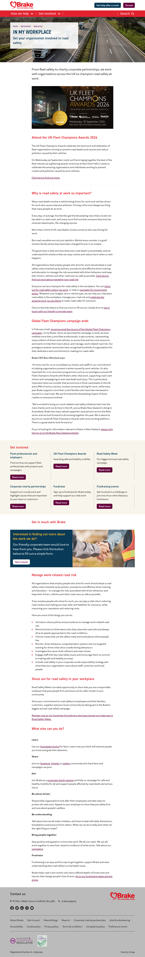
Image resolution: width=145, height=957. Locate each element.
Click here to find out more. (46, 178)
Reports (66, 920)
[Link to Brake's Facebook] (12, 908)
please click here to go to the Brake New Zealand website (72, 431)
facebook (45, 763)
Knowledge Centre (49, 746)
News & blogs (51, 920)
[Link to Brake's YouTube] (32, 908)
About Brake (16, 920)
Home (15, 26)
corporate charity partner (60, 780)
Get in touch (21, 562)
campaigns (37, 849)
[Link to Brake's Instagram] (27, 908)
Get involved (48, 13)
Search (125, 13)
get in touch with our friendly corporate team (71, 309)
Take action (38, 26)
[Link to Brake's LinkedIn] (22, 908)
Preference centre (118, 926)
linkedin (55, 763)
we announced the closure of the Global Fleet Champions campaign (71, 331)
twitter (66, 763)
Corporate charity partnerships (90, 920)
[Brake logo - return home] (22, 5)
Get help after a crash (107, 5)
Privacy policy (51, 926)
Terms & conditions (72, 926)
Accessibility (16, 926)
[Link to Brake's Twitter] (17, 908)
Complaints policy (95, 926)
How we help (20, 13)
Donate (129, 5)
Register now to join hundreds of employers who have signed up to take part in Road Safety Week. (72, 717)
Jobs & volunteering (120, 920)
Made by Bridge (128, 952)
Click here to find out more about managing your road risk (70, 277)
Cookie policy (34, 926)
